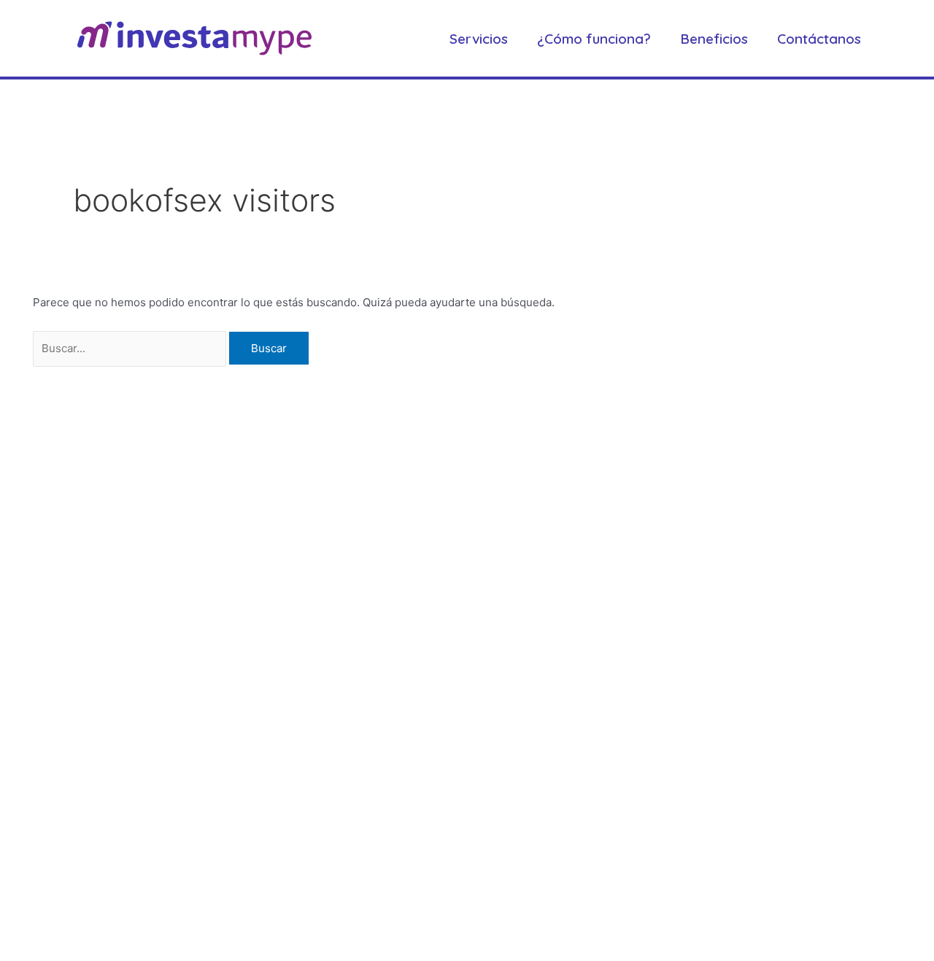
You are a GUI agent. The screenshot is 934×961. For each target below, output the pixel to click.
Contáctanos (819, 38)
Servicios (478, 38)
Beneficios (714, 38)
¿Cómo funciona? (594, 38)
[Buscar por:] (131, 348)
